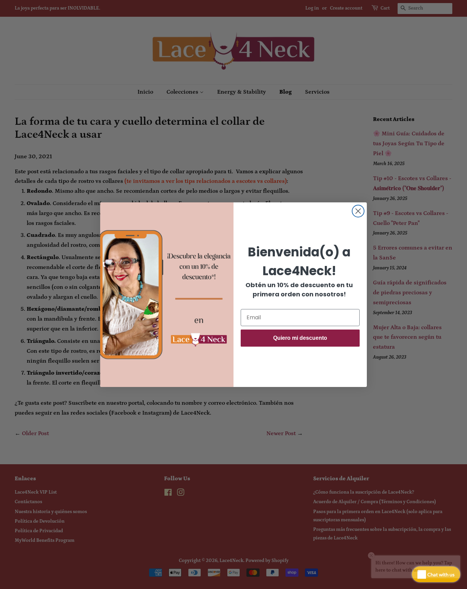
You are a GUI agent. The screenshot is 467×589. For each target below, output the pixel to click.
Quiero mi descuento (300, 338)
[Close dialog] (358, 211)
